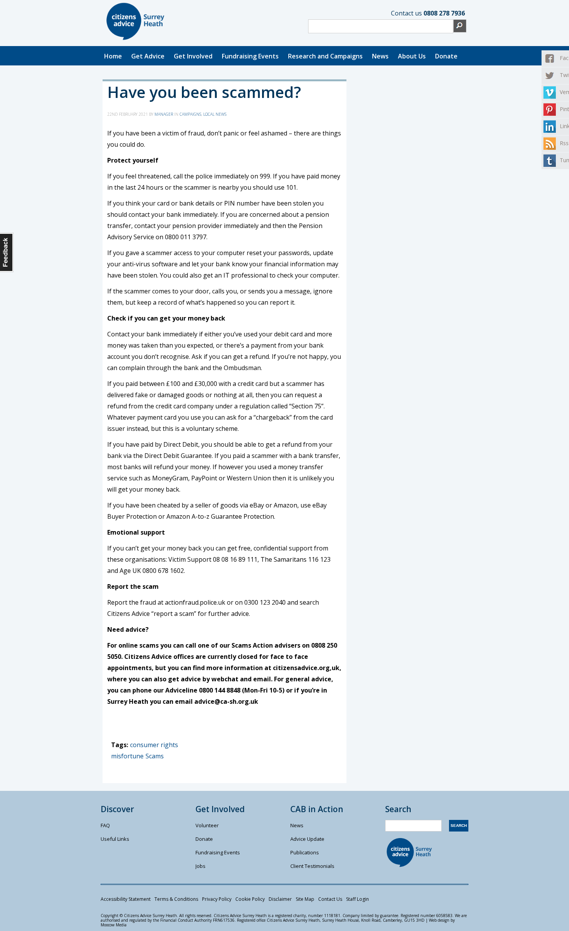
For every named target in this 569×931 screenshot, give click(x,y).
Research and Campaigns (325, 56)
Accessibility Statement (126, 899)
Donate (446, 56)
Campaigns (190, 114)
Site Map (305, 899)
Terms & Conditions (176, 899)
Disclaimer (280, 899)
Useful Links (115, 838)
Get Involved (193, 56)
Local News (214, 114)
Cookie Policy (250, 899)
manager (163, 114)
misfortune (127, 756)
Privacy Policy (216, 899)
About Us (412, 56)
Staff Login (357, 899)
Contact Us (330, 899)
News (380, 56)
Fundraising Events (250, 56)
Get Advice (148, 56)
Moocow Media (114, 925)
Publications (304, 852)
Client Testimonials (312, 865)
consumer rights (154, 745)
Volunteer (207, 825)
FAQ (105, 825)
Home (113, 56)
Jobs (200, 865)
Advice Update (307, 838)
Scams (155, 756)
